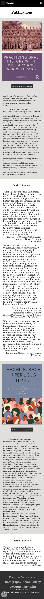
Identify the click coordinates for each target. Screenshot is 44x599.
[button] (3, 3)
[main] (22, 12)
